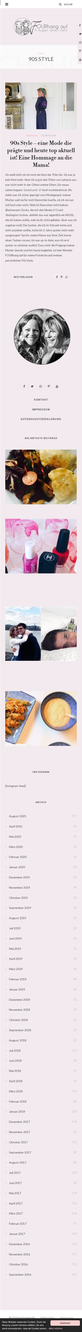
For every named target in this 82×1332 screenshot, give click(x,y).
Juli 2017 (15, 1172)
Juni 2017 (15, 1183)
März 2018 (16, 1091)
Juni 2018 (15, 1060)
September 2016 (20, 1274)
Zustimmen (65, 1322)
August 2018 (17, 1040)
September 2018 (20, 1030)
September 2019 (20, 908)
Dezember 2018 (19, 999)
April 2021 (15, 826)
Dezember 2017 (19, 1121)
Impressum (66, 1317)
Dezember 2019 (19, 877)
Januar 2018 (17, 1111)
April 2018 (15, 1081)
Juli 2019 (15, 928)
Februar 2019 (17, 979)
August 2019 (17, 918)
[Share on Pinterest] (61, 277)
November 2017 (19, 1132)
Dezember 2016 (19, 1244)
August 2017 (17, 1162)
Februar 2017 (17, 1223)
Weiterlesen (23, 277)
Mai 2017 (15, 1193)
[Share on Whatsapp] (66, 277)
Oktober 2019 (18, 897)
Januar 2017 (17, 1234)
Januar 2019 (17, 989)
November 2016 (19, 1254)
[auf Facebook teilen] (57, 277)
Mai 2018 (15, 1071)
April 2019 (15, 958)
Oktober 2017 (18, 1142)
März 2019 (16, 969)
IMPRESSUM (41, 409)
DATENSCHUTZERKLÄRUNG (41, 419)
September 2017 (20, 1152)
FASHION (32, 135)
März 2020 (16, 847)
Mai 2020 (15, 836)
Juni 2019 (15, 938)
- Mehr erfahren (55, 1328)
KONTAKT (41, 399)
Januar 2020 (17, 867)
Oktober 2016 (18, 1264)
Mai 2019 (15, 948)
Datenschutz (47, 1317)
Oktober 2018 (18, 1020)
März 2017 (16, 1213)
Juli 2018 (15, 1050)
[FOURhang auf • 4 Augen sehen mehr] (41, 27)
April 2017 (15, 1203)
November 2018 (19, 1009)
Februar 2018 (17, 1101)
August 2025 (17, 816)
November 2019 (19, 887)
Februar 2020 (17, 857)
